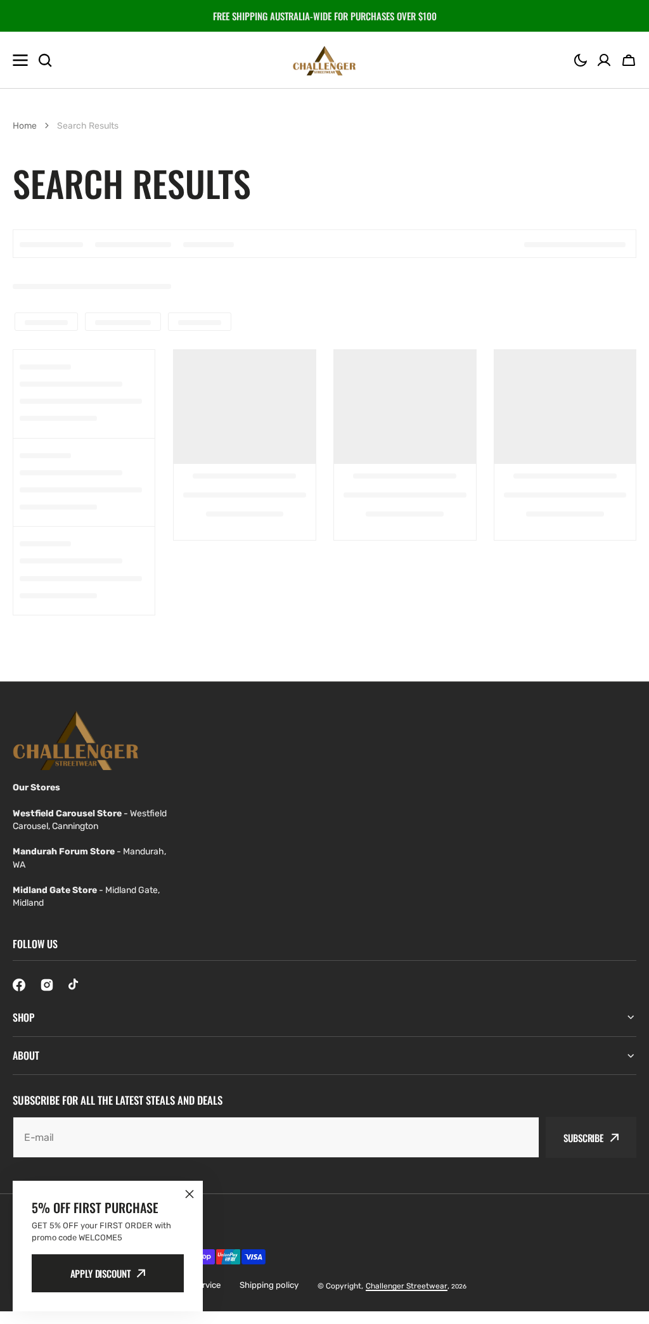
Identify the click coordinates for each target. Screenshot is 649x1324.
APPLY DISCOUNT (100, 1273)
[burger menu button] (20, 60)
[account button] (604, 60)
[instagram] (47, 985)
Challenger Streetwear (406, 1286)
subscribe (583, 1138)
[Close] (189, 1194)
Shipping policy (269, 1285)
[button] (580, 60)
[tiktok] (75, 985)
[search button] (45, 60)
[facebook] (19, 985)
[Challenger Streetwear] (324, 60)
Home (25, 125)
